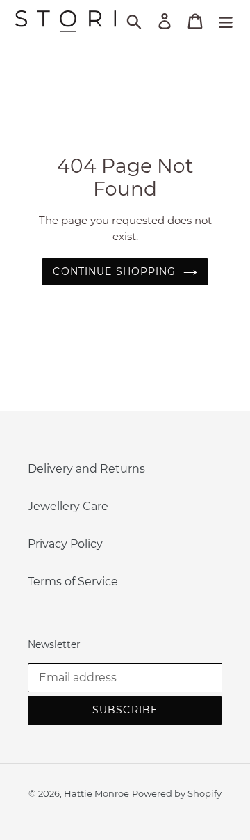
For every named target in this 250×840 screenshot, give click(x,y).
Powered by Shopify (177, 793)
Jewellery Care (68, 506)
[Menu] (225, 21)
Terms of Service (73, 581)
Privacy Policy (65, 543)
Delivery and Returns (86, 468)
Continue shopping (114, 271)
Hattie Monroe (96, 793)
